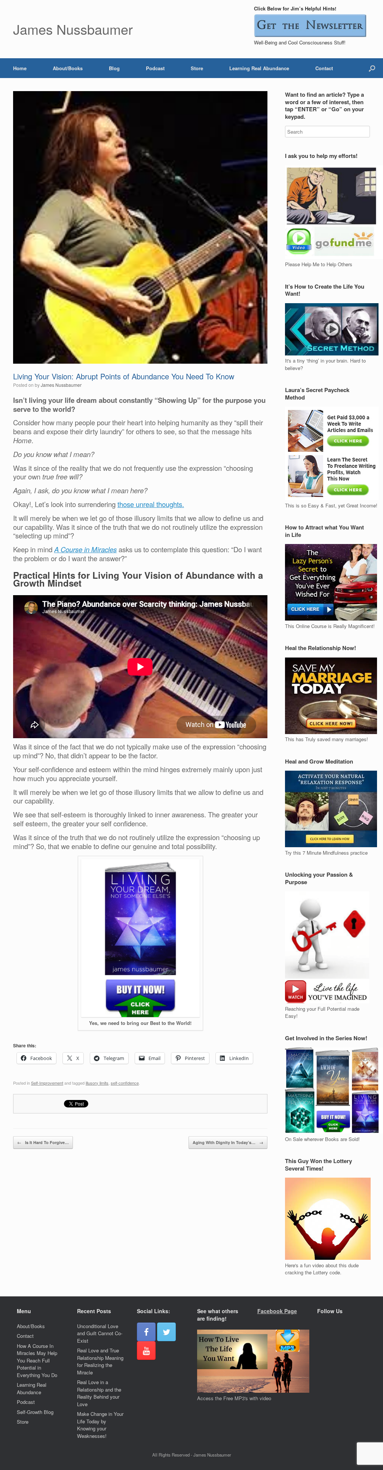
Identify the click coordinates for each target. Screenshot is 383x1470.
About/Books (68, 68)
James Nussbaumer (61, 385)
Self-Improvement (47, 1083)
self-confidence (125, 1083)
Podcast (155, 68)
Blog (114, 68)
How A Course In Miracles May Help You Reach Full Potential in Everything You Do (37, 1360)
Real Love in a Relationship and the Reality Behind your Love (99, 1393)
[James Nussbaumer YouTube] (146, 1350)
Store (197, 68)
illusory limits (97, 1083)
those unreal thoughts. (150, 504)
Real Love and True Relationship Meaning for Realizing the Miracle (100, 1361)
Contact (324, 68)
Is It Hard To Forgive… (43, 1142)
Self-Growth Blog (35, 1411)
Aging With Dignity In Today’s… (228, 1142)
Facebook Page (277, 1311)
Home (20, 68)
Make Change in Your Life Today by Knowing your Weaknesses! (100, 1424)
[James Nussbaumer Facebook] (146, 1332)
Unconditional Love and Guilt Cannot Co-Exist (99, 1333)
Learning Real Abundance (259, 68)
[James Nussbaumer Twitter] (166, 1332)
